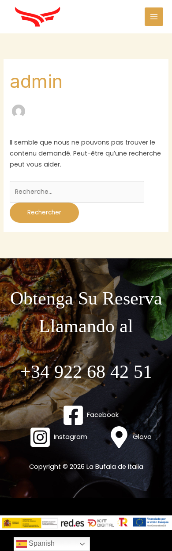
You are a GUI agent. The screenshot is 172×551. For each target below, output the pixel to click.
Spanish (41, 543)
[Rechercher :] (77, 191)
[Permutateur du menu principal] (154, 16)
